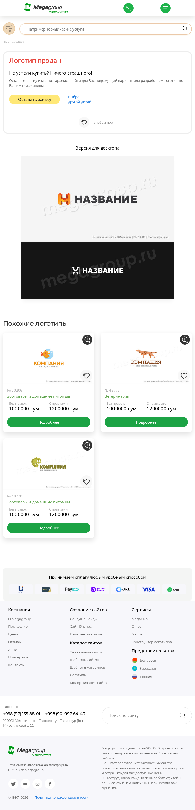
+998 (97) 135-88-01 (21, 713)
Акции (14, 650)
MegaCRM (140, 619)
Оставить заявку (34, 99)
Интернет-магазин (86, 634)
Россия (146, 676)
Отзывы (14, 642)
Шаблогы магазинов (87, 667)
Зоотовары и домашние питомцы (38, 396)
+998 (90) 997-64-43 (65, 713)
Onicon (138, 626)
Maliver (138, 634)
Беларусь (148, 660)
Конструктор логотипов (152, 642)
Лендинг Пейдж (84, 619)
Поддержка (18, 657)
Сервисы (141, 609)
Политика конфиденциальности (61, 797)
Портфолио (18, 626)
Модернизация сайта (88, 683)
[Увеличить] (87, 340)
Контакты (16, 665)
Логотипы (78, 675)
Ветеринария (117, 396)
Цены (13, 634)
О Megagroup (19, 619)
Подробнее (48, 422)
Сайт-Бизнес (81, 626)
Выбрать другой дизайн (81, 99)
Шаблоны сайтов (84, 660)
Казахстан (148, 668)
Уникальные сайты (86, 652)
